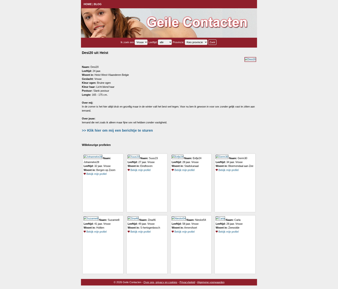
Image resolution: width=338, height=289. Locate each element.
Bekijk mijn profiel (96, 173)
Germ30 (242, 157)
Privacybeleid (187, 282)
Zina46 (152, 219)
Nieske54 (200, 219)
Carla (237, 219)
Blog (98, 4)
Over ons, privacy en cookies (160, 282)
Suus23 (153, 157)
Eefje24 (197, 157)
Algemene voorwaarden (210, 282)
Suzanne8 (113, 219)
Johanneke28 (91, 162)
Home (88, 4)
